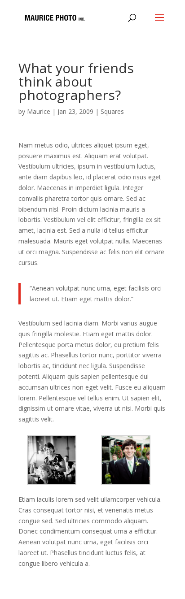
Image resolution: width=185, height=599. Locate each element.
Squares (112, 111)
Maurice (38, 111)
